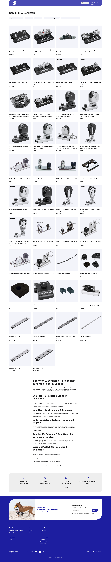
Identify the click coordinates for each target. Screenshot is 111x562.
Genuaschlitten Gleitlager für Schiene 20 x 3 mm (20, 210)
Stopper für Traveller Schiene (40, 304)
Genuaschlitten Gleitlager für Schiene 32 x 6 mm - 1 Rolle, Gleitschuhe (67, 115)
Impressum (51, 557)
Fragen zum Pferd (43, 541)
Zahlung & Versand (44, 537)
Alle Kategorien (12, 9)
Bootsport (17, 9)
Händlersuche (43, 530)
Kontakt (41, 534)
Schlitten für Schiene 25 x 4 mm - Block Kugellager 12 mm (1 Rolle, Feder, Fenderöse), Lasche (90, 147)
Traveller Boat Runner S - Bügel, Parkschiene (64, 50)
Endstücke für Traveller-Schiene (64, 304)
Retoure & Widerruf (13, 532)
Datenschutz (59, 557)
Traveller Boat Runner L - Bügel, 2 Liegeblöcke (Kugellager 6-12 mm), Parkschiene (42, 115)
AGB (55, 557)
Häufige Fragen (43, 539)
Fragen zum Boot (43, 545)
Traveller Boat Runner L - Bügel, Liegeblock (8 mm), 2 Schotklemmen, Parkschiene (20, 115)
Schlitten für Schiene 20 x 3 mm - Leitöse (66, 241)
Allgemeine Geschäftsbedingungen (16, 530)
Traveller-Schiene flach (39, 336)
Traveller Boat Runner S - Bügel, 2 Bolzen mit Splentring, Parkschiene (90, 50)
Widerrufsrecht (12, 534)
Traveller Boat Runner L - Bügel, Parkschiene (64, 83)
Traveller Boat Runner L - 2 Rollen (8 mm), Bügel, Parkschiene (43, 83)
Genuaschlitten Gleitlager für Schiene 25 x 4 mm (20, 147)
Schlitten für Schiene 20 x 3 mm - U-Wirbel (90, 241)
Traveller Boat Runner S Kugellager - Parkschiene (18, 50)
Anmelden (94, 510)
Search (10, 539)
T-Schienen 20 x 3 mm (15, 368)
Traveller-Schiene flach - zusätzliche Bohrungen (65, 337)
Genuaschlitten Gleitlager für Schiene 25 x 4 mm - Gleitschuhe (44, 147)
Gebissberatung (43, 532)
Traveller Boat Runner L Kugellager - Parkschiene (18, 83)
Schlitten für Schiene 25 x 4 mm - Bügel (19, 178)
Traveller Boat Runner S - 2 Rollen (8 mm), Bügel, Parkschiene (43, 50)
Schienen (29, 18)
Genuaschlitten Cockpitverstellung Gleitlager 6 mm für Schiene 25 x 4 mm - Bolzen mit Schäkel (66, 147)
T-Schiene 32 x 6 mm (38, 368)
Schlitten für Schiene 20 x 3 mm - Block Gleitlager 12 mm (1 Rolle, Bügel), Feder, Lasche (90, 210)
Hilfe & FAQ (55, 3)
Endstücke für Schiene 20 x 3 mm (88, 273)
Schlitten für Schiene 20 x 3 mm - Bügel (43, 241)
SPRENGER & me (47, 3)
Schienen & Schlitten (24, 9)
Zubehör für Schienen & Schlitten (71, 18)
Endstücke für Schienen (15, 304)
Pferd (34, 3)
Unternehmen (68, 3)
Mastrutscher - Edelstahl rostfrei (88, 178)
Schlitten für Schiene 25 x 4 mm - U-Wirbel (44, 178)
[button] (94, 2)
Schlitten (38, 18)
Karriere (30, 534)
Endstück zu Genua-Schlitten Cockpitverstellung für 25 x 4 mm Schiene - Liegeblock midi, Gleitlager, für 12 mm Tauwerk (90, 305)
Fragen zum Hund (43, 543)
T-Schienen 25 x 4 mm (15, 336)
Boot (41, 3)
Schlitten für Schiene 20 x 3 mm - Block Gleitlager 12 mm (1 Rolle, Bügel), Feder (19, 242)
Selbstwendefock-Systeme (51, 18)
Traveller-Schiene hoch (85, 336)
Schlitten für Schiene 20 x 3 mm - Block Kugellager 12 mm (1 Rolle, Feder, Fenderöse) (66, 210)
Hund (37, 3)
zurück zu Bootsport (17, 18)
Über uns (31, 530)
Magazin (61, 3)
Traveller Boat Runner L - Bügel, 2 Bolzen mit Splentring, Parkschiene (90, 83)
